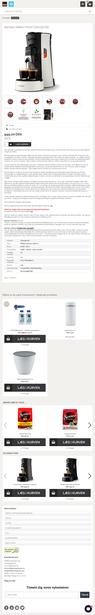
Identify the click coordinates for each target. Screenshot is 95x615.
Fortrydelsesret (13, 528)
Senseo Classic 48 (25, 434)
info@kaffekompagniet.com (14, 571)
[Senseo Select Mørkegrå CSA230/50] (25, 470)
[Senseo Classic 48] (25, 419)
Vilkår (8, 523)
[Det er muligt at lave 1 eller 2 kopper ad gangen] (10, 101)
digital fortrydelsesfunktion (19, 513)
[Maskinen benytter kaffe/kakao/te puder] (75, 101)
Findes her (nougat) (25, 228)
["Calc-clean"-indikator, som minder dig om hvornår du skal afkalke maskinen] (62, 101)
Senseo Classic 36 (70, 434)
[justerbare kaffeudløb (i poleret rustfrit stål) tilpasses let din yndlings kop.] (49, 101)
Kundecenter (11, 538)
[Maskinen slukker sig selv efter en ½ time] (23, 101)
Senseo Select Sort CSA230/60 (70, 484)
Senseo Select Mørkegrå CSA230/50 (25, 484)
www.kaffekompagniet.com (14, 568)
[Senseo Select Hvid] (47, 62)
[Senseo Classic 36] (70, 419)
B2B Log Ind (10, 543)
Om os (8, 518)
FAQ (7, 533)
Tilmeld (84, 595)
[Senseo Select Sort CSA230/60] (70, 470)
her (51, 206)
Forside (6, 18)
